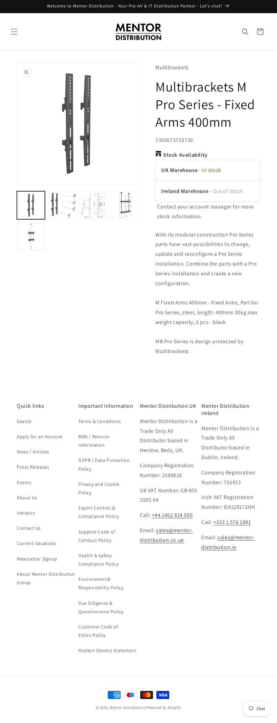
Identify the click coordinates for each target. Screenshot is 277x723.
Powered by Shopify (163, 707)
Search (24, 421)
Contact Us (29, 528)
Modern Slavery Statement (107, 650)
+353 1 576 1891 (232, 522)
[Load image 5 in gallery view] (31, 237)
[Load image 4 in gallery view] (125, 205)
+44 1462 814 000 (172, 515)
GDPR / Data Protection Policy (104, 464)
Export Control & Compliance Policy (98, 512)
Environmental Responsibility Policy (101, 583)
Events (24, 482)
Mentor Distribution (127, 707)
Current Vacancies (36, 543)
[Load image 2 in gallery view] (62, 205)
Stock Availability (185, 154)
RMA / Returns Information (93, 440)
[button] (14, 31)
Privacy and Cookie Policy (99, 488)
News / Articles (33, 452)
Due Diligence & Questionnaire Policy (101, 607)
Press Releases (33, 467)
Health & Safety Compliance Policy (98, 559)
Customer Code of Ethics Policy (98, 631)
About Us (27, 498)
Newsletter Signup (37, 559)
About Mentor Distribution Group (46, 578)
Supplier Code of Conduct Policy (96, 536)
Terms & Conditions (99, 421)
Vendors (26, 513)
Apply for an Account (40, 436)
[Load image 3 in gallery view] (93, 205)
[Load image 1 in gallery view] (31, 205)
